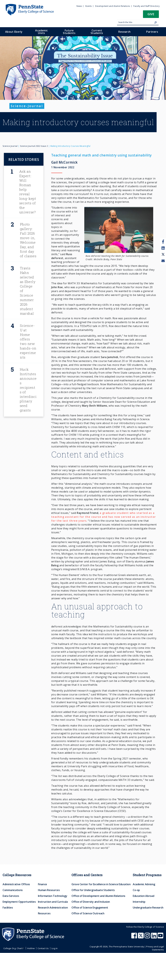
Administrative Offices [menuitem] (16, 884)
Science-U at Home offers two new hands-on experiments (28, 341)
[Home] (29, 5)
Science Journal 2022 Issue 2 (34, 146)
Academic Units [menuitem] (41, 32)
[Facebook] (163, 241)
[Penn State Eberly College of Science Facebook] (134, 937)
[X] (163, 254)
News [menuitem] (79, 6)
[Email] (163, 261)
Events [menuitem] (88, 6)
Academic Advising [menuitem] (144, 884)
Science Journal (10, 146)
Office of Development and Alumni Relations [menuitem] (98, 896)
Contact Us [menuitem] (43, 948)
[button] (151, 15)
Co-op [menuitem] (136, 890)
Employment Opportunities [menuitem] (19, 901)
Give (151, 14)
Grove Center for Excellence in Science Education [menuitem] (101, 884)
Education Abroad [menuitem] (143, 896)
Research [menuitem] (124, 31)
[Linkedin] (163, 248)
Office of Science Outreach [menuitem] (87, 913)
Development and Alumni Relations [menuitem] (112, 6)
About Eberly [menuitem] (14, 31)
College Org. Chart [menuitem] (12, 948)
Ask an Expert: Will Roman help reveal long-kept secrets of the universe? (27, 191)
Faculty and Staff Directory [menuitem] (146, 6)
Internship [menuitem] (139, 901)
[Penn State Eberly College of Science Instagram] (147, 937)
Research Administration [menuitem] (53, 907)
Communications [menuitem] (13, 890)
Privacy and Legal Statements (155, 948)
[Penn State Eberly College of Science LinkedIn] (154, 937)
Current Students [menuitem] (97, 32)
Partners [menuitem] (152, 31)
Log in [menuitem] (55, 948)
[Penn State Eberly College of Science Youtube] (161, 937)
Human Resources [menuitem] (49, 890)
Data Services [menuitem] (11, 896)
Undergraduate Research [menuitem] (148, 907)
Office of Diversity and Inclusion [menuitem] (90, 901)
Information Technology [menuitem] (52, 896)
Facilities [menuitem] (8, 907)
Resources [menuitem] (44, 913)
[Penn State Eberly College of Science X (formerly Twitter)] (141, 937)
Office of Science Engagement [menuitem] (89, 907)
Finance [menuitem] (42, 884)
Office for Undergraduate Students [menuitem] (93, 890)
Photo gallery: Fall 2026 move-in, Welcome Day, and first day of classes (28, 240)
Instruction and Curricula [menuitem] (53, 901)
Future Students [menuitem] (69, 32)
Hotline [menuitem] (31, 948)
